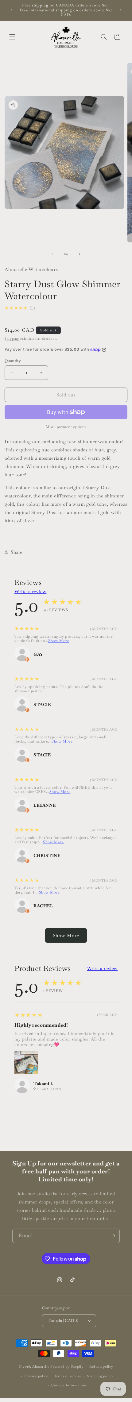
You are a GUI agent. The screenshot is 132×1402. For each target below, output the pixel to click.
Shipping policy (100, 1376)
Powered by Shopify (67, 1366)
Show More (58, 640)
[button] (12, 37)
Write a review (30, 591)
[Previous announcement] (11, 10)
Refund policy (101, 1366)
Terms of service (67, 1376)
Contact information (68, 1385)
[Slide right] (79, 254)
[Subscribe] (112, 1236)
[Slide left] (52, 254)
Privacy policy (36, 1376)
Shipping (12, 339)
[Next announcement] (120, 10)
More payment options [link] (66, 426)
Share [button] (16, 552)
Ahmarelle (40, 1366)
